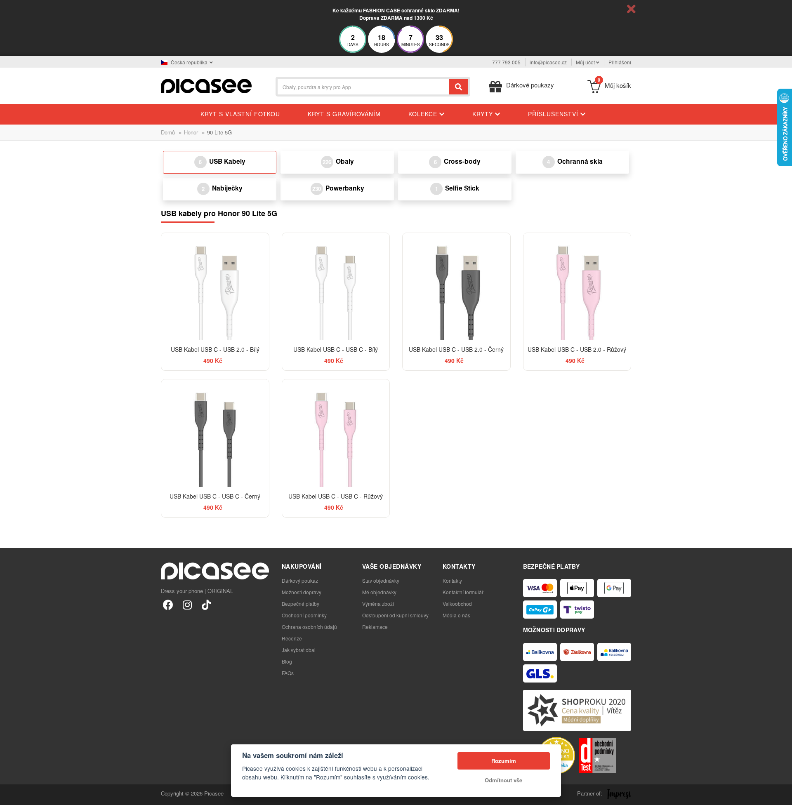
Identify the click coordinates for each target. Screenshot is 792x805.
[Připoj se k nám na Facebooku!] (168, 604)
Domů (168, 132)
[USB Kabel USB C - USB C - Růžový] (336, 433)
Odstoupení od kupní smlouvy (395, 615)
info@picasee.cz (548, 62)
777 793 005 (506, 62)
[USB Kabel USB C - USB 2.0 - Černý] (456, 287)
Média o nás (456, 615)
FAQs (288, 672)
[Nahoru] (10, 794)
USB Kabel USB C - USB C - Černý (215, 496)
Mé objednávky (379, 592)
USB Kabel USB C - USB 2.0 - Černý (456, 349)
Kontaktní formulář (463, 592)
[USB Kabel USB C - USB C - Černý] (215, 433)
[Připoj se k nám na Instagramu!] (187, 604)
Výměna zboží (378, 603)
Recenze (292, 638)
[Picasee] (206, 85)
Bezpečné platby (300, 603)
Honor (191, 132)
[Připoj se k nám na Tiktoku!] (206, 604)
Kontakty (452, 580)
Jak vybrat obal (299, 649)
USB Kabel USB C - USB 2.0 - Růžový (577, 349)
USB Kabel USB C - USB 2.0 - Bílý (215, 349)
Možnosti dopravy (301, 592)
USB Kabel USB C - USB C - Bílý (335, 349)
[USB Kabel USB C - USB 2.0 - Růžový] (577, 287)
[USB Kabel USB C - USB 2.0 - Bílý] (215, 287)
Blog (287, 661)
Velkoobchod (457, 603)
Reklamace (375, 626)
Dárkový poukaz (300, 580)
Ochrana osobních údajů (309, 626)
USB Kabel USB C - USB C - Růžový (335, 496)
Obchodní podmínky (304, 615)
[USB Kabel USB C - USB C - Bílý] (336, 287)
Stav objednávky (380, 580)
